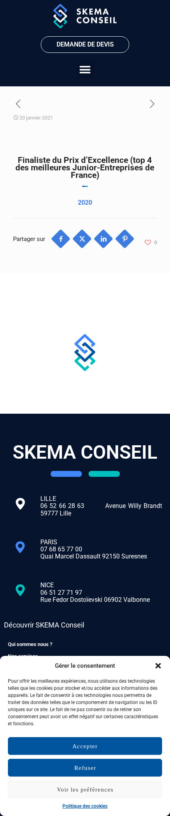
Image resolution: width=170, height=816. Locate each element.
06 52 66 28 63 (72, 506)
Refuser (85, 768)
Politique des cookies (85, 806)
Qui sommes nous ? (30, 644)
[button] (158, 666)
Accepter (85, 746)
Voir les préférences (85, 789)
